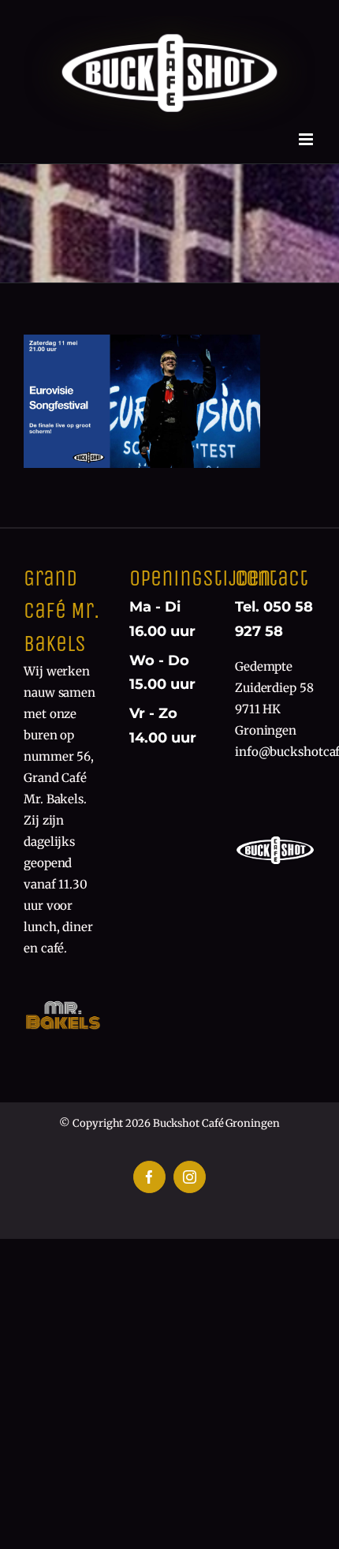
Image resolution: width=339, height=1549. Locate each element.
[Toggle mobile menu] (307, 139)
